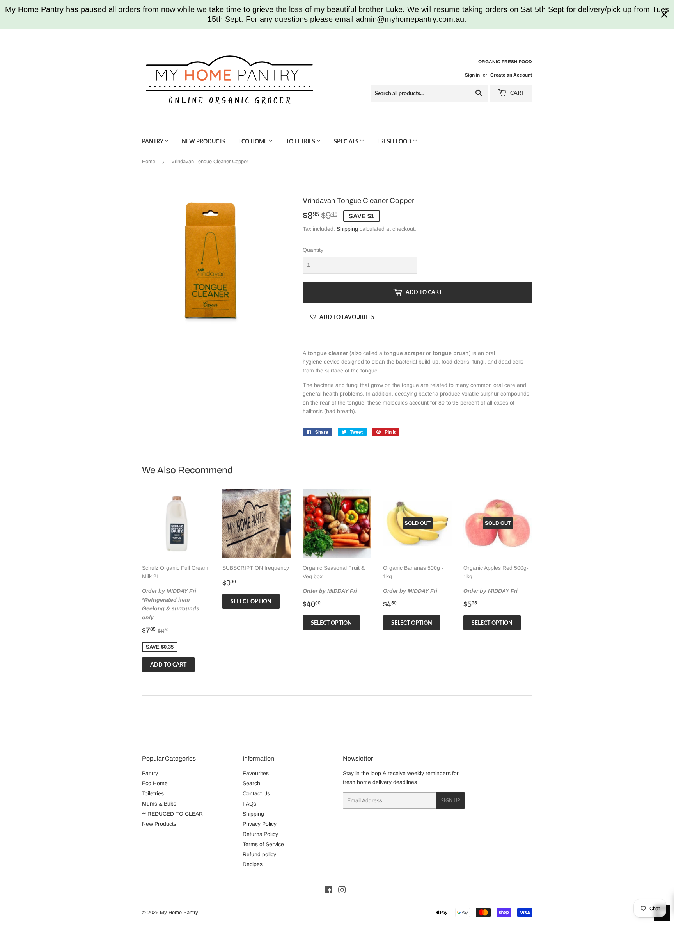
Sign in (472, 75)
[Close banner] (664, 14)
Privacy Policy (260, 824)
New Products (203, 141)
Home (148, 161)
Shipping (347, 229)
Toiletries (301, 141)
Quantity (313, 250)
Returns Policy (260, 834)
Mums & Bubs (159, 803)
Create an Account (511, 75)
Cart (516, 92)
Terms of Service (263, 844)
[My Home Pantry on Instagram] (342, 891)
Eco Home (253, 141)
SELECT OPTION (251, 601)
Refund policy (259, 854)
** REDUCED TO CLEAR (172, 814)
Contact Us (256, 793)
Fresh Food (395, 141)
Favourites (256, 773)
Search (251, 783)
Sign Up (450, 801)
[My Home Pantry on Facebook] (329, 891)
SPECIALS (347, 141)
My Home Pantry (179, 912)
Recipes (253, 864)
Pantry (153, 141)
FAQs (249, 803)
